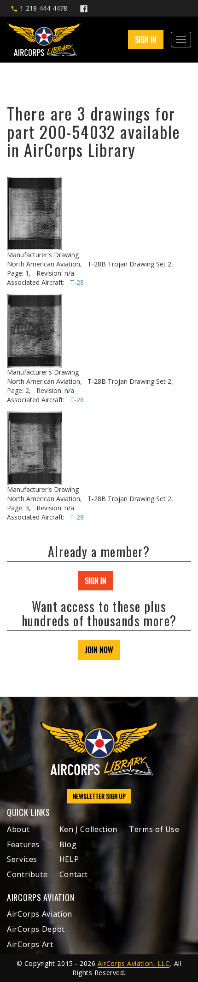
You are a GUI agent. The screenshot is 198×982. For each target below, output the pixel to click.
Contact (73, 874)
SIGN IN (95, 580)
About (18, 829)
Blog (68, 844)
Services (22, 859)
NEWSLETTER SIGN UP (99, 796)
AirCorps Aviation (39, 914)
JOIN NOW (99, 649)
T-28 (77, 282)
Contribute (27, 874)
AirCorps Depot (36, 929)
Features (23, 844)
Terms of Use (154, 829)
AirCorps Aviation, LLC (133, 963)
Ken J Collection (88, 829)
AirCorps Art (30, 944)
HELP (69, 859)
